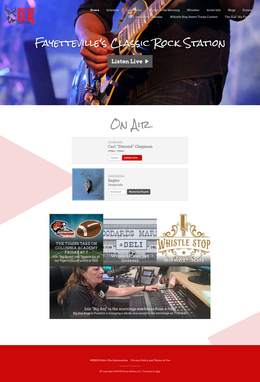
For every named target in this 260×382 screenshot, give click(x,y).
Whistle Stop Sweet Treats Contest (194, 16)
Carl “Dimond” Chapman (130, 146)
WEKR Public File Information (109, 360)
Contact (114, 157)
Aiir (158, 371)
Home (94, 10)
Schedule (112, 10)
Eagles (113, 180)
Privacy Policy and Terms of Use (150, 360)
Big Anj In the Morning (164, 10)
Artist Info (214, 10)
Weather (193, 10)
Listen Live (131, 157)
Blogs (231, 10)
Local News (134, 10)
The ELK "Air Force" (238, 16)
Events (247, 10)
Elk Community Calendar (145, 16)
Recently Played (138, 192)
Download (115, 192)
